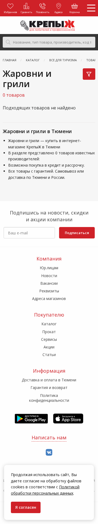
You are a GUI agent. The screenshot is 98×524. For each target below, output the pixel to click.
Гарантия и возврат (49, 387)
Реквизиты (49, 290)
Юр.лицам (49, 267)
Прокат (49, 331)
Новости (49, 275)
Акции (49, 347)
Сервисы (49, 339)
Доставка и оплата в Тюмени (49, 379)
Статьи (49, 354)
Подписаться (77, 232)
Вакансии (49, 283)
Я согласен (25, 507)
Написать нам (49, 437)
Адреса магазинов (49, 298)
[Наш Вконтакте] (49, 452)
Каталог (49, 323)
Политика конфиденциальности (49, 398)
